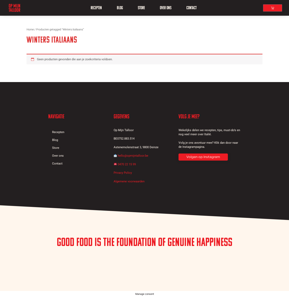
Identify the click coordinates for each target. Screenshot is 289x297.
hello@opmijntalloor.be (133, 155)
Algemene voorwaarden (129, 181)
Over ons (165, 7)
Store (141, 7)
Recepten (96, 7)
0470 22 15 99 (127, 164)
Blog (120, 7)
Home (30, 29)
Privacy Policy (123, 173)
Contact (191, 7)
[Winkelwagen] (272, 8)
